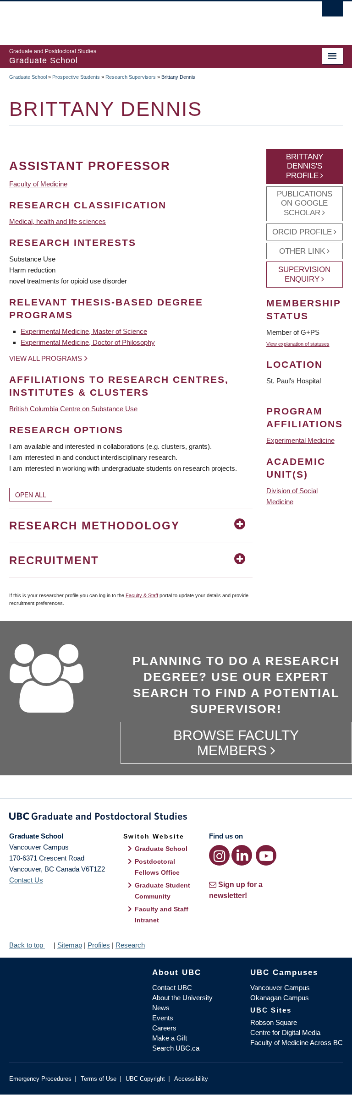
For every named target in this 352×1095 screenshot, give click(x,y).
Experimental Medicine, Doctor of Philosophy (88, 342)
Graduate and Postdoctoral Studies (176, 817)
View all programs (45, 358)
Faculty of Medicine (38, 184)
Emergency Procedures (40, 1078)
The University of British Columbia (151, 18)
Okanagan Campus (279, 998)
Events (162, 1018)
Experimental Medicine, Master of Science (84, 331)
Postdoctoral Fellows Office (157, 867)
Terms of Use (98, 1078)
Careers (164, 1028)
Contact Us (26, 880)
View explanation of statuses (298, 344)
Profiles (99, 945)
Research (130, 945)
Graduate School (28, 77)
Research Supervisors (130, 77)
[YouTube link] (266, 855)
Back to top (27, 945)
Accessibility (191, 1078)
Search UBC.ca (175, 1048)
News (161, 1008)
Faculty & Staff (142, 595)
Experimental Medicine (300, 440)
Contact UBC (172, 987)
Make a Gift (169, 1038)
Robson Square (273, 1022)
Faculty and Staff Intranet (161, 914)
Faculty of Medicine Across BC (296, 1042)
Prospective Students (76, 77)
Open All (30, 494)
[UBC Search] (332, 11)
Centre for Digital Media (285, 1032)
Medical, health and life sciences (57, 221)
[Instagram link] (219, 855)
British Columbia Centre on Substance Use (73, 409)
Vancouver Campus (280, 987)
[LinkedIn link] (241, 855)
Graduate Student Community (162, 891)
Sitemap (69, 945)
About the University (182, 998)
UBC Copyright (145, 1078)
